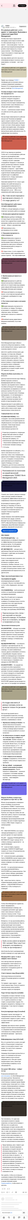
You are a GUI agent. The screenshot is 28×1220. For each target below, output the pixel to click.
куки (11, 1212)
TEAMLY (7, 26)
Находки (7, 27)
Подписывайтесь (6, 1183)
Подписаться (22, 26)
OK (24, 1212)
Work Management (17, 88)
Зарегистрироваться (9, 531)
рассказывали (5, 1076)
